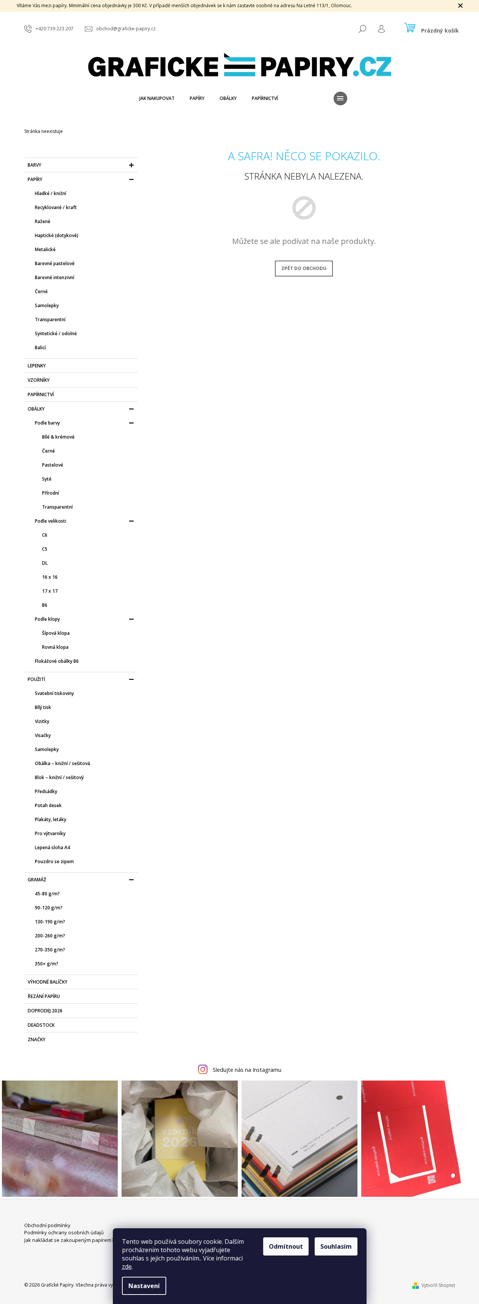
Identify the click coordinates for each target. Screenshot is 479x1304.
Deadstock (41, 1025)
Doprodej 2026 (45, 1010)
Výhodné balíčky (47, 982)
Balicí (40, 347)
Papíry (35, 179)
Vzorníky (39, 380)
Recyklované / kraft (56, 207)
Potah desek (48, 805)
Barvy (34, 165)
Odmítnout (286, 1246)
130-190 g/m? (50, 921)
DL (45, 563)
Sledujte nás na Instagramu (247, 1069)
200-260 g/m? (50, 935)
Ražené (42, 221)
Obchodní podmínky (47, 1225)
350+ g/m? (46, 963)
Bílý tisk (43, 707)
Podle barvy (47, 423)
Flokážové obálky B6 (57, 661)
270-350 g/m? (50, 949)
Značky (36, 1039)
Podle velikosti (50, 521)
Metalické (45, 249)
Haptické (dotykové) (56, 235)
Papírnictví (41, 394)
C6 (44, 535)
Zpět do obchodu (303, 268)
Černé (41, 291)
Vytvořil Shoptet (438, 1285)
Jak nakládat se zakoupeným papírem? (69, 1240)
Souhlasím (336, 1246)
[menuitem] (157, 98)
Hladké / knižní (50, 193)
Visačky (43, 735)
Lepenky (37, 365)
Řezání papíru (44, 996)
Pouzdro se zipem (54, 861)
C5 (44, 549)
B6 (44, 605)
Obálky (36, 409)
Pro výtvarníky (50, 833)
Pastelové (52, 465)
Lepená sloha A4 (52, 847)
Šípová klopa (56, 633)
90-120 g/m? (48, 907)
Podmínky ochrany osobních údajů (64, 1232)
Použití (36, 679)
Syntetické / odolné (56, 333)
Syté (46, 479)
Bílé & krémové (58, 437)
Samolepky (47, 305)
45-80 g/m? (47, 893)
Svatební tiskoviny (54, 693)
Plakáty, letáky (50, 819)
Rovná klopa (55, 647)
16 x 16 (50, 577)
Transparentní (50, 319)
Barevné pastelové (55, 263)
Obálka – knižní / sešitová (62, 763)
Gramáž (37, 879)
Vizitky (42, 721)
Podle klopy (47, 619)
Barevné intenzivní (54, 277)
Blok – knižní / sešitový (59, 777)
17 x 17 (50, 591)
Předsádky (46, 791)
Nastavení (144, 1286)
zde (127, 1266)
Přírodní (50, 493)
